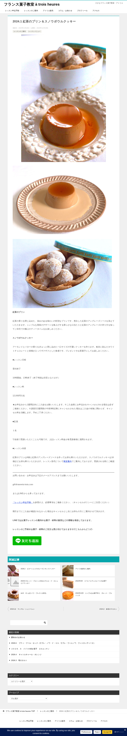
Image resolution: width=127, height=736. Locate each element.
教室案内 (68, 461)
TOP (20, 711)
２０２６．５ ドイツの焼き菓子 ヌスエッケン (30, 649)
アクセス (96, 11)
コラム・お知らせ (65, 11)
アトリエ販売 (48, 11)
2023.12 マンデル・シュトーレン (22, 609)
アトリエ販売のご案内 (82, 569)
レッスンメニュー (34, 31)
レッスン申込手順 (12, 11)
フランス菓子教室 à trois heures (32, 4)
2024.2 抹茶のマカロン (108, 609)
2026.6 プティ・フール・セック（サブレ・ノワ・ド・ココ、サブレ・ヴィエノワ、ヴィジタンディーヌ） (53, 643)
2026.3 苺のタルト (19, 660)
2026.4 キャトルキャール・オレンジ (26, 654)
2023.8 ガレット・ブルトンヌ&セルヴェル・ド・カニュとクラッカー (39, 582)
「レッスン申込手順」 (23, 502)
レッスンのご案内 (31, 11)
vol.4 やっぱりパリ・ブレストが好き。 (34, 593)
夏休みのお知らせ (18, 637)
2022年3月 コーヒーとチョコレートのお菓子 (91, 581)
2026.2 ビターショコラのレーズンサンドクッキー (38, 569)
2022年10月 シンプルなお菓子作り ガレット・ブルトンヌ (93, 594)
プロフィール (82, 11)
